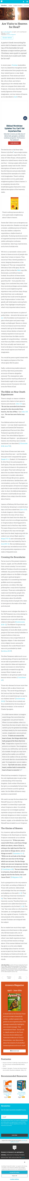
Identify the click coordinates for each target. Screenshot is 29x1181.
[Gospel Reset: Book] (7, 1086)
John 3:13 (19, 404)
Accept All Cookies (14, 1172)
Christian (15, 65)
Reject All (14, 1175)
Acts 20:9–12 (5, 544)
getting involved (14, 1141)
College (10, 5)
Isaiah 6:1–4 (5, 459)
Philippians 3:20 (16, 877)
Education (3, 5)
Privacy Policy (24, 1120)
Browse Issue (15, 1051)
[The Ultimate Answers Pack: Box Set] (21, 1085)
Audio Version (8, 37)
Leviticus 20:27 (6, 651)
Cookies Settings (14, 1179)
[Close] (24, 1162)
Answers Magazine (11, 34)
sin (2, 318)
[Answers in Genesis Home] (5, 1)
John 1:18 (25, 412)
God (15, 97)
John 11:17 (23, 509)
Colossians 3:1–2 (18, 853)
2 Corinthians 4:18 (7, 869)
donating (24, 1140)
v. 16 (22, 906)
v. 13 (20, 893)
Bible (19, 270)
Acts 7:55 (8, 446)
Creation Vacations (18, 5)
